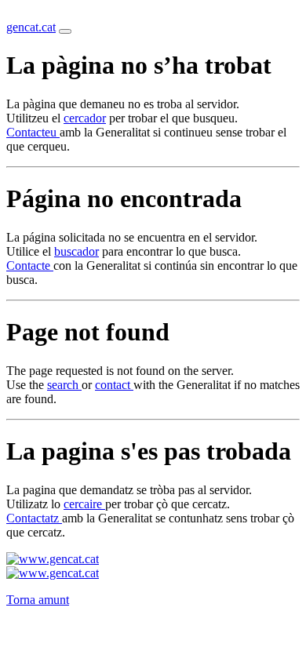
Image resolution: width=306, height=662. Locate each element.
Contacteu (33, 132)
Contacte (29, 265)
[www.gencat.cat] (52, 559)
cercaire (84, 504)
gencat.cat (31, 27)
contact (114, 384)
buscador (76, 251)
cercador (85, 118)
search (64, 384)
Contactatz (34, 518)
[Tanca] (65, 31)
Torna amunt (37, 599)
